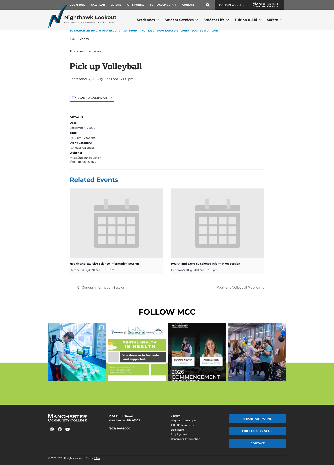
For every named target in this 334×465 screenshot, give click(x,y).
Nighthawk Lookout (90, 19)
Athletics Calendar (82, 147)
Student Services (179, 20)
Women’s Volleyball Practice (239, 287)
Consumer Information (185, 438)
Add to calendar (92, 97)
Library (116, 4)
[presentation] (116, 223)
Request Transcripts (183, 420)
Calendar (98, 4)
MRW (97, 458)
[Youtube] (67, 429)
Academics (145, 20)
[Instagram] (52, 429)
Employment (179, 434)
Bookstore (77, 4)
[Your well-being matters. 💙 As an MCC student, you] (137, 352)
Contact (188, 4)
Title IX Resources (182, 425)
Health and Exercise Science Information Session (104, 263)
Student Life (214, 20)
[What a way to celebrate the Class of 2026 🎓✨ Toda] (257, 352)
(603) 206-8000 (119, 428)
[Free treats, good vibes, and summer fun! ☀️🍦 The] (77, 352)
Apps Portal (135, 4)
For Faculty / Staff (163, 4)
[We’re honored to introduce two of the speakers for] (197, 352)
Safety (272, 20)
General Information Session (103, 287)
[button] (208, 5)
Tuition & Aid (245, 20)
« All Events (79, 39)
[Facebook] (60, 429)
